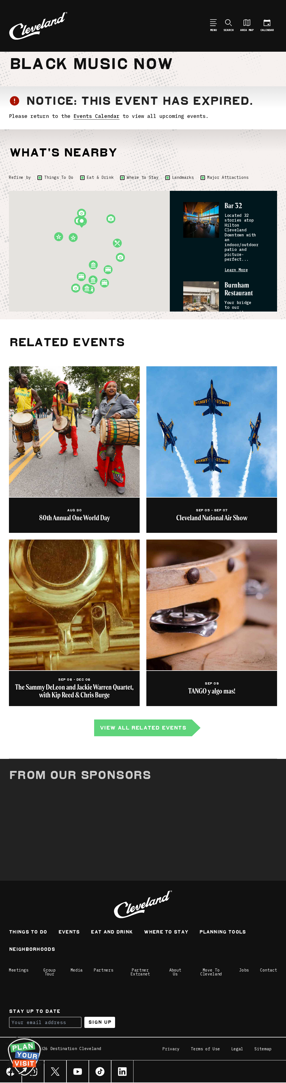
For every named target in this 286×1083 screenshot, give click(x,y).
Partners (103, 970)
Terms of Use (205, 1049)
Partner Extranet (140, 972)
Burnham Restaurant (239, 289)
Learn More (236, 270)
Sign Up (99, 1022)
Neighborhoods (32, 949)
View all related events (143, 728)
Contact (268, 970)
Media (77, 970)
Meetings (18, 970)
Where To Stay (166, 932)
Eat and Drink (112, 932)
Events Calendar (96, 116)
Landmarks (183, 177)
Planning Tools (222, 932)
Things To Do (58, 177)
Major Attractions (228, 177)
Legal (237, 1049)
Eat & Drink (100, 177)
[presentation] (201, 220)
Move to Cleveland (211, 972)
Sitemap (262, 1049)
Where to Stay (142, 177)
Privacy (171, 1049)
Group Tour (49, 972)
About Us (175, 972)
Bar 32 (233, 206)
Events (69, 932)
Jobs (244, 970)
